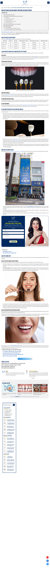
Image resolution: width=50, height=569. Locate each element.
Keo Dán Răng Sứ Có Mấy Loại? (9, 252)
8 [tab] (29, 396)
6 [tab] (25, 396)
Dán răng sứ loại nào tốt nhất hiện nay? (11, 353)
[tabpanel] (9, 389)
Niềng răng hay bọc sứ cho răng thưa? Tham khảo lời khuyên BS (8, 394)
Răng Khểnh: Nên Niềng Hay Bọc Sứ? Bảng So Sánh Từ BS (40, 394)
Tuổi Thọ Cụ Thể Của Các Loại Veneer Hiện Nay (13, 354)
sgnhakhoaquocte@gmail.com (9, 367)
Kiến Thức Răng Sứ (7, 7)
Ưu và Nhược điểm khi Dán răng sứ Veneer (12, 351)
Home (2, 7)
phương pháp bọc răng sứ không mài (28, 105)
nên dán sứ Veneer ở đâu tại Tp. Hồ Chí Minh (17, 151)
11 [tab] (36, 396)
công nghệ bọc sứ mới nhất (9, 95)
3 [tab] (16, 396)
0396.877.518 (12, 366)
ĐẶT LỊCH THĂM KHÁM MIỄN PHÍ (24, 358)
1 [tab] (11, 396)
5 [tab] (22, 396)
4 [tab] (18, 396)
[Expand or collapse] (47, 13)
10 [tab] (34, 396)
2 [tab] (14, 396)
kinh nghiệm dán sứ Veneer (16, 140)
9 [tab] (32, 396)
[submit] (14, 405)
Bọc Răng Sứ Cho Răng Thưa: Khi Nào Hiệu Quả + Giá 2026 (25, 394)
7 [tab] (27, 396)
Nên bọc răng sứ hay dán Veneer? (10, 355)
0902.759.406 (6, 366)
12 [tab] (38, 396)
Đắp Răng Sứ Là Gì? (7, 251)
